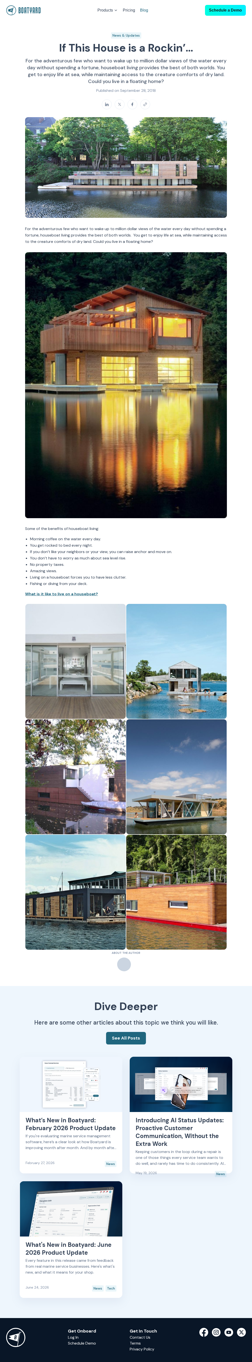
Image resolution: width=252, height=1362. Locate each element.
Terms (135, 1343)
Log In (73, 1337)
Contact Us (140, 1337)
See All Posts (126, 1038)
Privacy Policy (142, 1349)
